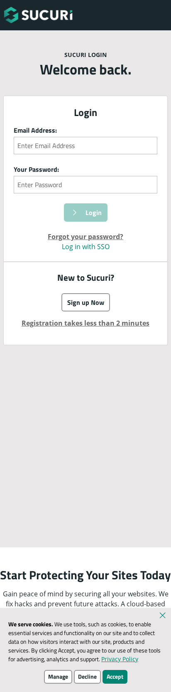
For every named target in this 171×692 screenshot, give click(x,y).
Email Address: (35, 130)
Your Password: (36, 169)
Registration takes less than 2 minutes (85, 323)
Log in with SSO (86, 246)
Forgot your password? (85, 236)
